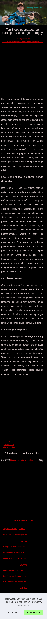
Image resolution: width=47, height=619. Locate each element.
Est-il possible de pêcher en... (15, 582)
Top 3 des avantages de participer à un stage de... (22, 42)
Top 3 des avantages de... (14, 529)
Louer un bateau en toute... (14, 570)
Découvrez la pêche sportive (9, 446)
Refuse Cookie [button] (13, 612)
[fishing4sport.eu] (23, 12)
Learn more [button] (23, 605)
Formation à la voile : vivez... (15, 552)
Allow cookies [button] (33, 612)
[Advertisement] (23, 68)
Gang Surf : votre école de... (15, 547)
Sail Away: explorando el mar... (16, 576)
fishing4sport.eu (23, 39)
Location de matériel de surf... (15, 558)
